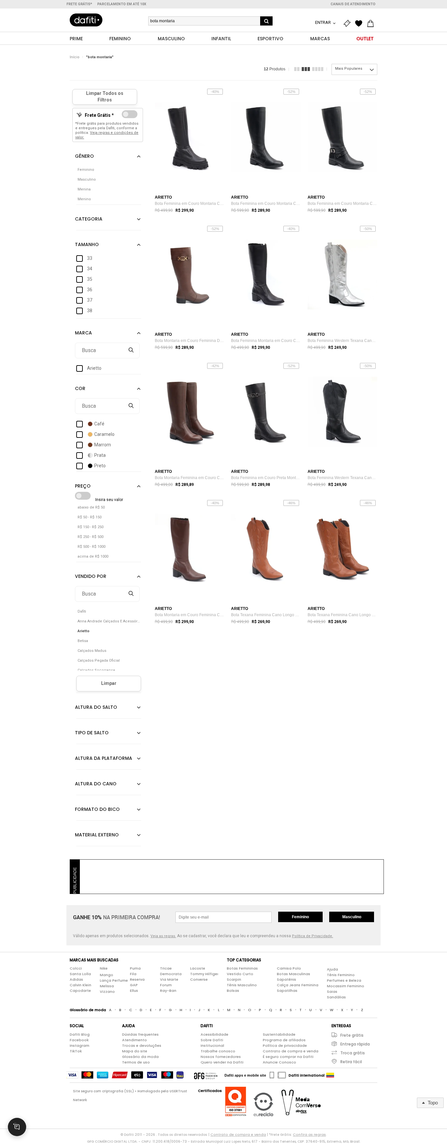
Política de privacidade (285, 1045)
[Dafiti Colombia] (330, 1075)
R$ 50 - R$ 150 (89, 517)
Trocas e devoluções (141, 1045)
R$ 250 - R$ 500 (90, 537)
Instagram (79, 1045)
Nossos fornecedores (221, 1056)
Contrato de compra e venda (290, 1051)
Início (75, 57)
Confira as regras (309, 1134)
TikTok (76, 1051)
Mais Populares (348, 68)
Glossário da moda (140, 1056)
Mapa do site (134, 1051)
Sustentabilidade (279, 1034)
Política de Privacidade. (312, 936)
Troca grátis (352, 1053)
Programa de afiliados (284, 1040)
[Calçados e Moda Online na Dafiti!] (86, 20)
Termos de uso (136, 1062)
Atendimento (134, 1040)
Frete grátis (352, 1035)
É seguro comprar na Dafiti (288, 1056)
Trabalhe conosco (218, 1051)
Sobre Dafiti (212, 1040)
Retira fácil (351, 1061)
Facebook (79, 1040)
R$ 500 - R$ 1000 (91, 547)
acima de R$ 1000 (93, 556)
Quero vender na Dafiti (222, 1062)
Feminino (300, 917)
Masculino (351, 917)
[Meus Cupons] (348, 23)
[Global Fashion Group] (205, 1075)
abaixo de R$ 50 (91, 507)
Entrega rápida (355, 1044)
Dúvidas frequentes (140, 1034)
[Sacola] (372, 23)
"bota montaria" (100, 57)
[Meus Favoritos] (360, 23)
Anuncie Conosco (279, 1062)
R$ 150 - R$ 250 (90, 527)
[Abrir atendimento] (17, 1127)
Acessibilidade (214, 1034)
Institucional (212, 1045)
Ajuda (332, 969)
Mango (106, 975)
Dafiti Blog (80, 1034)
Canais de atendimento (353, 4)
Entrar (323, 22)
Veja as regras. (163, 936)
